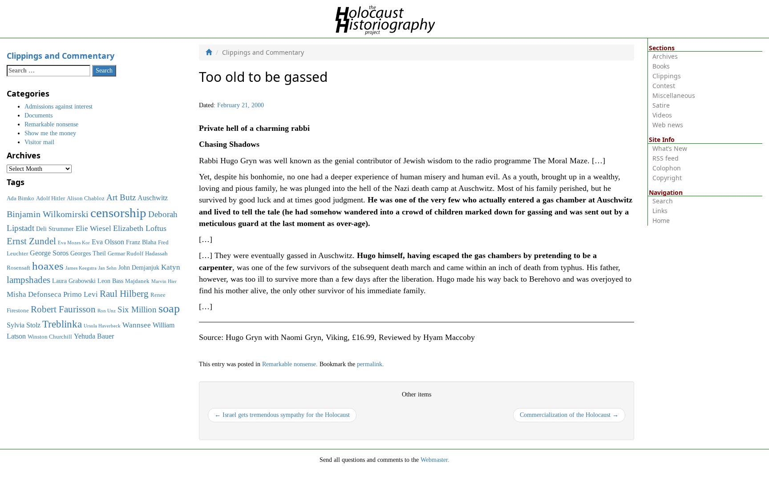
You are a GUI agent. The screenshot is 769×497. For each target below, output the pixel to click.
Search (662, 201)
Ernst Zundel (31, 241)
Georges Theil (88, 253)
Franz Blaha (141, 242)
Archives (665, 56)
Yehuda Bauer (94, 336)
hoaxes (48, 266)
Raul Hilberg (124, 293)
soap (169, 308)
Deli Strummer (55, 228)
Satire (661, 105)
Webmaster (434, 460)
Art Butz (121, 197)
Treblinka (62, 324)
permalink (369, 364)
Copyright (667, 178)
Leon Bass (110, 280)
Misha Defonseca (34, 294)
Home (661, 220)
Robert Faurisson (63, 309)
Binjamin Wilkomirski (48, 214)
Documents (38, 115)
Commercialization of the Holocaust (569, 415)
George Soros (49, 253)
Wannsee (136, 324)
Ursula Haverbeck (102, 325)
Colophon (666, 168)
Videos (662, 115)
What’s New (669, 148)
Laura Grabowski (74, 280)
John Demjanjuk (138, 267)
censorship (118, 213)
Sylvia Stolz (23, 325)
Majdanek (137, 281)
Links (660, 210)
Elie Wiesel (93, 228)
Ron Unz (106, 310)
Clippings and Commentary (60, 55)
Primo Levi (80, 294)
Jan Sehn (107, 268)
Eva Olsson (108, 242)
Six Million (137, 309)
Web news (667, 125)
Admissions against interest (58, 106)
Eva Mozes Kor (74, 242)
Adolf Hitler (50, 198)
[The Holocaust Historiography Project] (385, 18)
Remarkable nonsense (289, 364)
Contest (663, 85)
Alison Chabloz (86, 198)
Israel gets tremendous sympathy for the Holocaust (282, 415)
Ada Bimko (20, 198)
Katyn (170, 267)
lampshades (28, 280)
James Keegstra (81, 268)
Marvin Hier (164, 281)
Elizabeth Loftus (139, 228)
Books (661, 66)
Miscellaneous (673, 95)
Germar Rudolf (125, 254)
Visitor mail (39, 142)
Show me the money (50, 133)
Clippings (666, 76)
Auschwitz (153, 198)
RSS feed (665, 158)
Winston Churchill (50, 337)
